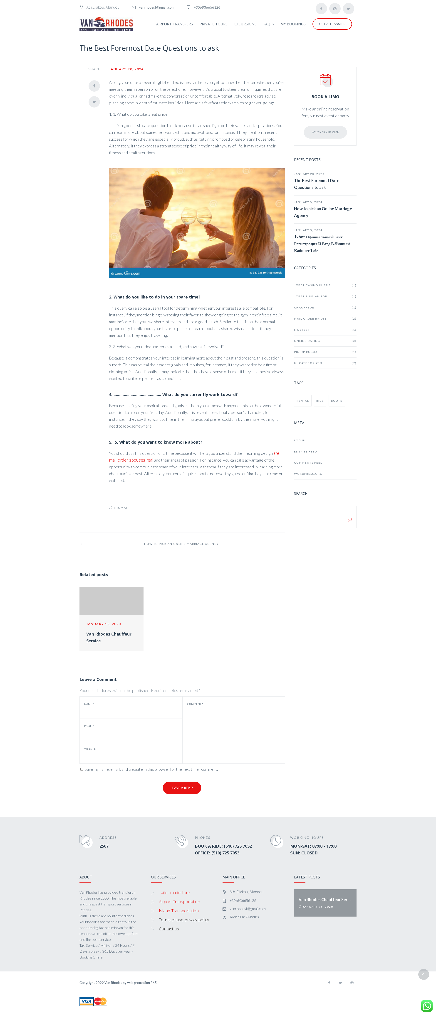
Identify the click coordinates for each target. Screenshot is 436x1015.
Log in (300, 440)
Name (89, 704)
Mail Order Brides (325, 318)
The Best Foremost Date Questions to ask (316, 184)
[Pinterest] (352, 982)
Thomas (121, 507)
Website (90, 748)
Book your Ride (325, 132)
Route (336, 400)
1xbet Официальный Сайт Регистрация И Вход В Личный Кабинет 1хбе (322, 243)
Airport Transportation (179, 901)
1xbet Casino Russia (325, 285)
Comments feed (308, 462)
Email (89, 726)
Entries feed (305, 451)
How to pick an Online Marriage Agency (323, 212)
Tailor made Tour (174, 892)
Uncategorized (325, 363)
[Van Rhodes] (106, 24)
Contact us (169, 929)
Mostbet (325, 329)
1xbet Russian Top (325, 296)
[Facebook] (321, 8)
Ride (320, 400)
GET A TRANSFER (332, 24)
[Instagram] (335, 8)
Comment (195, 704)
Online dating (325, 340)
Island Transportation (179, 910)
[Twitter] (348, 8)
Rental (303, 400)
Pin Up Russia (325, 352)
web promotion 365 (142, 983)
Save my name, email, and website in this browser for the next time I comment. (151, 769)
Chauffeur (325, 307)
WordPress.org (308, 473)
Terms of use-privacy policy (184, 919)
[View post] (111, 601)
